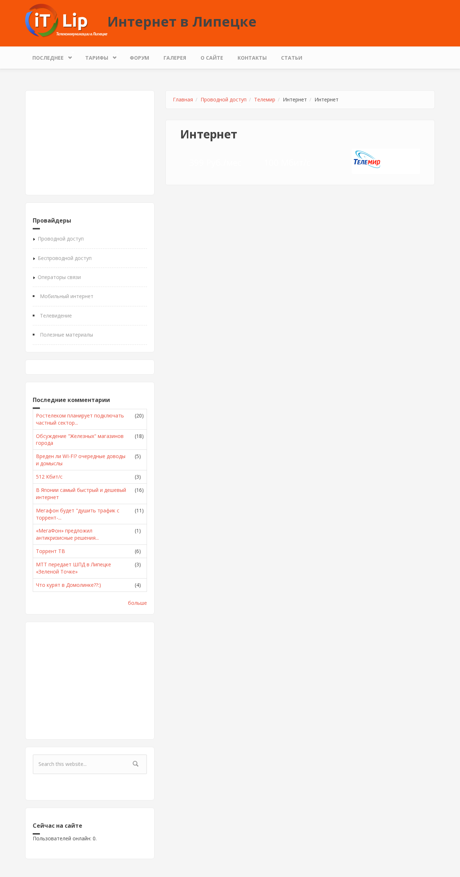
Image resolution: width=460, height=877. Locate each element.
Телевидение (56, 315)
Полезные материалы (66, 334)
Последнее (44, 56)
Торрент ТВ (50, 551)
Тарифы (93, 56)
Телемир (264, 99)
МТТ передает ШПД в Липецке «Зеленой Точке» (73, 568)
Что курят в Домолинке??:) (68, 584)
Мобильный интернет (66, 296)
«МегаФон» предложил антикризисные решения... (67, 534)
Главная (183, 99)
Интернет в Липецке (182, 21)
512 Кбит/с (49, 476)
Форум (139, 57)
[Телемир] (367, 159)
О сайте (212, 57)
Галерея (175, 57)
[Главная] (66, 20)
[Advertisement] (90, 143)
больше (137, 602)
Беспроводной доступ (65, 258)
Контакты (252, 57)
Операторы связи (59, 277)
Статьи (291, 57)
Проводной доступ (61, 238)
